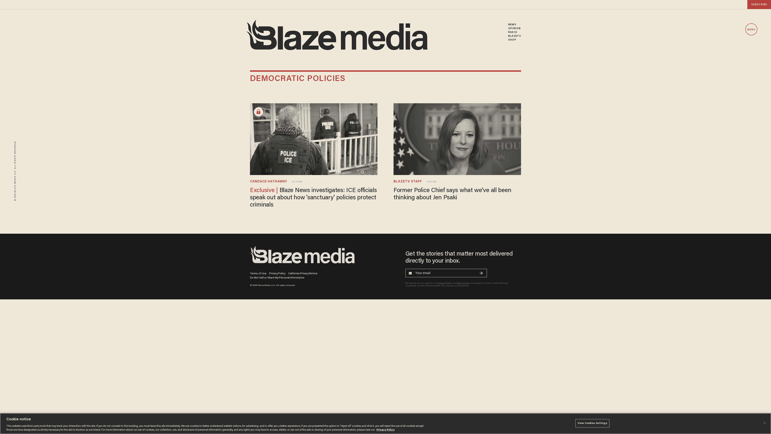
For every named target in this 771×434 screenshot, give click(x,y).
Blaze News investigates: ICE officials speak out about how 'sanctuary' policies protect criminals (313, 198)
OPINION (514, 28)
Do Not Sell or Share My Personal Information (277, 277)
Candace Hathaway (268, 181)
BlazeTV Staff (408, 181)
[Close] (764, 423)
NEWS (512, 24)
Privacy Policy (277, 273)
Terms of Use (258, 273)
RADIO (512, 32)
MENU (751, 29)
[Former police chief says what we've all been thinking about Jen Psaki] (457, 139)
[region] (385, 423)
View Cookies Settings (592, 423)
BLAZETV (514, 36)
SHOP (512, 40)
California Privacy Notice (302, 273)
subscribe (759, 4)
